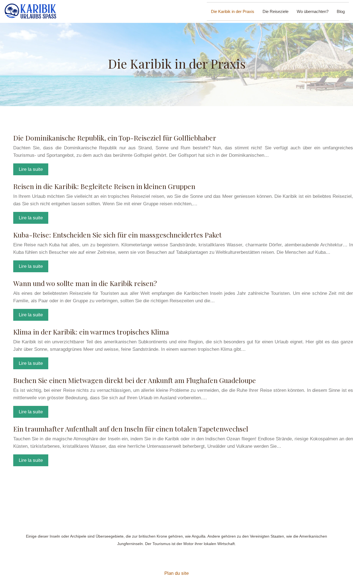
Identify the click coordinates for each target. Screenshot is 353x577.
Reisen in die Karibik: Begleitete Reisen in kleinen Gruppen (104, 186)
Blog (341, 11)
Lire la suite (31, 169)
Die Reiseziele (275, 11)
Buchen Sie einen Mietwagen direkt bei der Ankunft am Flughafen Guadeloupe (134, 380)
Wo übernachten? (312, 11)
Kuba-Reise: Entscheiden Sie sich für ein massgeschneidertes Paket (117, 234)
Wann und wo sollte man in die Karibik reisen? (85, 283)
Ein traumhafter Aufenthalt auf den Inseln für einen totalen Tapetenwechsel (130, 428)
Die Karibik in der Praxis (232, 11)
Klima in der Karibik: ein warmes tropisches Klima (91, 331)
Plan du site (176, 573)
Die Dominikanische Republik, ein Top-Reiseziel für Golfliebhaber (114, 137)
